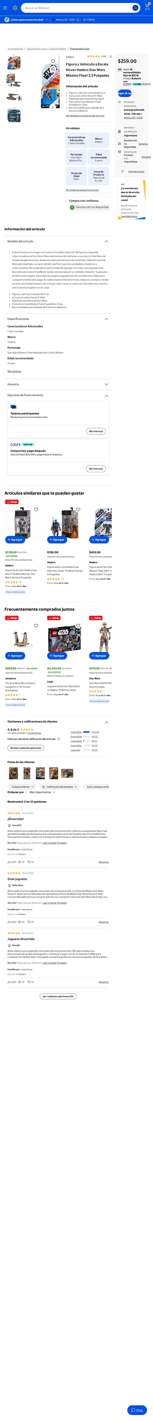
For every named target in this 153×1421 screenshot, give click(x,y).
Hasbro (70, 56)
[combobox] (80, 8)
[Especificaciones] (106, 319)
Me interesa (96, 431)
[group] (99, 56)
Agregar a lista (136, 171)
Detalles (143, 143)
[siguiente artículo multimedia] (52, 107)
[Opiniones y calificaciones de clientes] (106, 721)
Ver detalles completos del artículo (85, 115)
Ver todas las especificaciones (82, 189)
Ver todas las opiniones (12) (58, 996)
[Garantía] (106, 384)
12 (111, 56)
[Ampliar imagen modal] (53, 69)
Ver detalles (144, 83)
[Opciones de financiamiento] (106, 394)
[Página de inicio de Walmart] (15, 8)
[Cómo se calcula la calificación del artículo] (58, 738)
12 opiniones (34, 732)
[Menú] (6, 8)
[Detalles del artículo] (106, 241)
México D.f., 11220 (133, 117)
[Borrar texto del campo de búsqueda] (130, 8)
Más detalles (14, 371)
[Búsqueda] (135, 8)
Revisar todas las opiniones (25, 747)
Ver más (11, 842)
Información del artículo (24, 229)
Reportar (104, 861)
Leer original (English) (55, 842)
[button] (13, 773)
